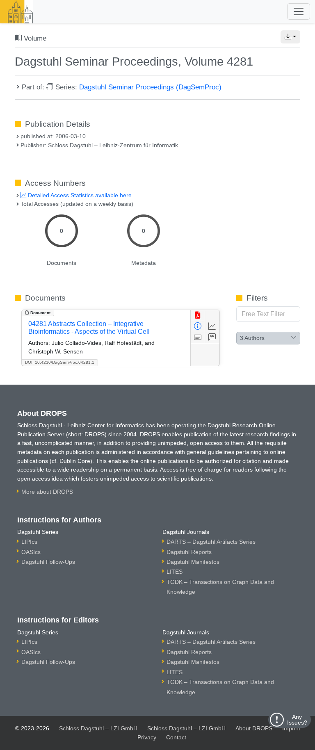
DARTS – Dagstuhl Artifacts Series (211, 541)
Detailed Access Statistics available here (79, 195)
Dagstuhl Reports (189, 552)
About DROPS (253, 728)
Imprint (291, 728)
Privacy (146, 737)
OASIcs (31, 552)
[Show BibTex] (212, 337)
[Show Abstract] (198, 337)
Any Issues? (297, 720)
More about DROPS (47, 491)
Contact (176, 737)
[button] (290, 36)
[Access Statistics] (212, 326)
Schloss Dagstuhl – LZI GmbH (98, 728)
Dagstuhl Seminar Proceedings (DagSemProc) (150, 87)
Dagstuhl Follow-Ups (48, 562)
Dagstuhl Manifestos (193, 562)
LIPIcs (29, 541)
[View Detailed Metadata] (198, 326)
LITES (175, 571)
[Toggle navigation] (298, 11)
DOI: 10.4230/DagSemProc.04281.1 (59, 362)
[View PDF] (198, 315)
